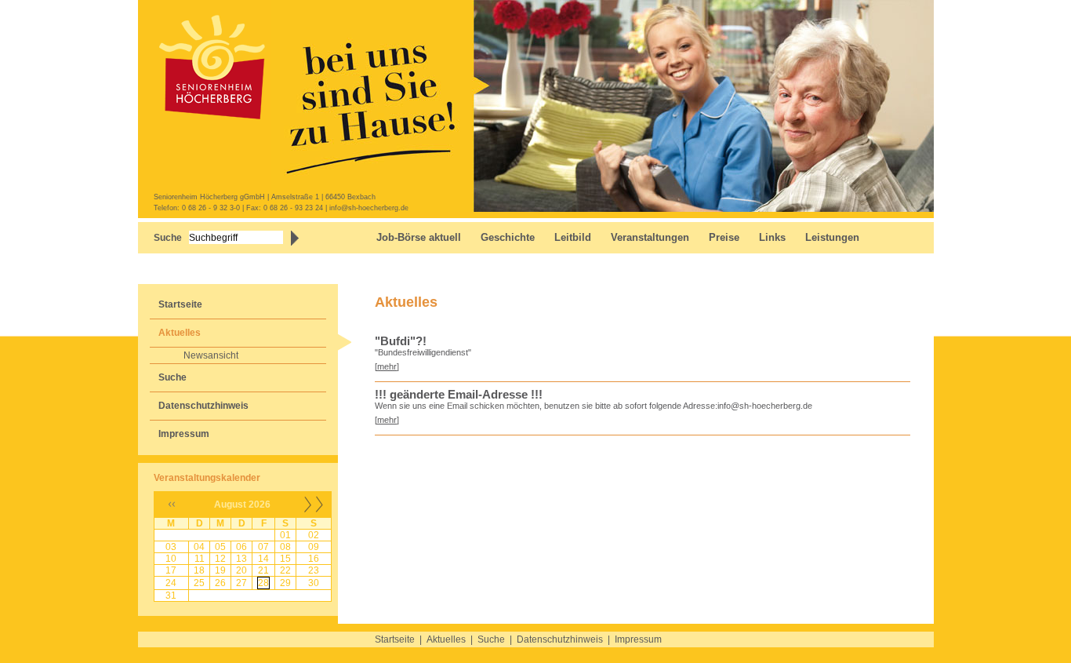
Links (772, 237)
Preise (724, 237)
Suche (172, 377)
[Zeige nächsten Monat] (313, 513)
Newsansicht (210, 355)
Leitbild (572, 237)
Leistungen (832, 237)
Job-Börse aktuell (418, 237)
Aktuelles (179, 332)
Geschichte (508, 237)
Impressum (183, 433)
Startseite (180, 304)
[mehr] (387, 366)
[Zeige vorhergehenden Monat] (171, 513)
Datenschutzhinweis (203, 405)
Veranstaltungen (650, 237)
